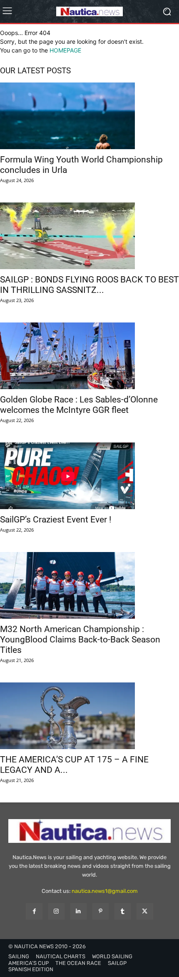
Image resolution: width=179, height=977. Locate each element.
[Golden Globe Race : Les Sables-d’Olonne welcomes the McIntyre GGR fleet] (89, 355)
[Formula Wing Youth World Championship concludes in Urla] (89, 115)
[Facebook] (34, 911)
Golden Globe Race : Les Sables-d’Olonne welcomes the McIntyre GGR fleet (79, 405)
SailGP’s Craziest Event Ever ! (55, 520)
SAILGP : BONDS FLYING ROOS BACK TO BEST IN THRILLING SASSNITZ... (89, 285)
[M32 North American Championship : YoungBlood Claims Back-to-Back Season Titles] (89, 585)
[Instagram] (56, 911)
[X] (145, 911)
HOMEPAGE (65, 50)
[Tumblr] (122, 911)
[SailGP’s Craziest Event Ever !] (89, 475)
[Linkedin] (78, 911)
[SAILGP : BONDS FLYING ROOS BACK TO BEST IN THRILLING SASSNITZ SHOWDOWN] (89, 235)
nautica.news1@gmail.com (105, 891)
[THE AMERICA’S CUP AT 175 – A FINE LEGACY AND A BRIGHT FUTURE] (89, 715)
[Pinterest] (100, 911)
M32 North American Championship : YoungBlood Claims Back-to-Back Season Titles (80, 639)
